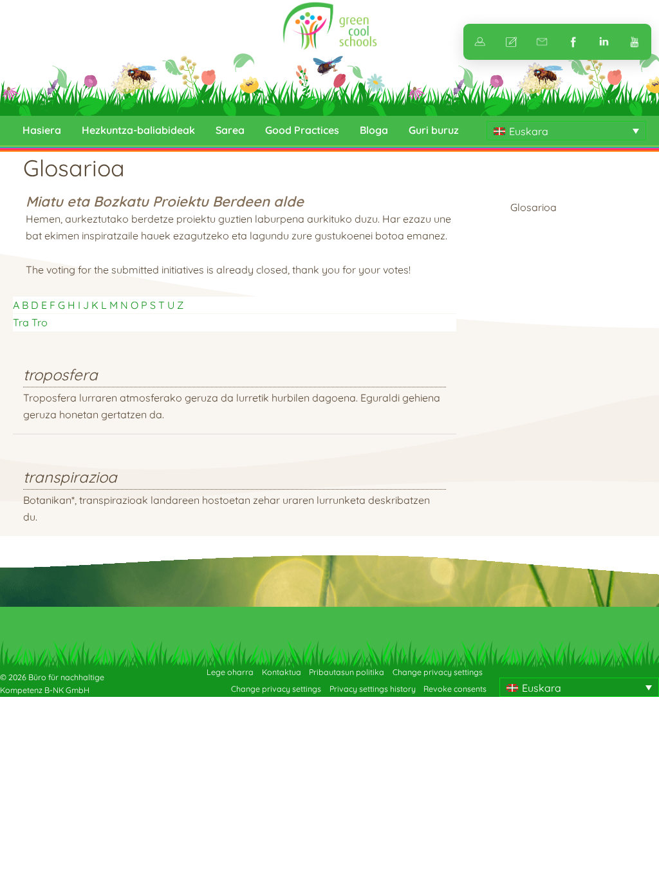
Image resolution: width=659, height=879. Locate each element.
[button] (566, 130)
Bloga (374, 130)
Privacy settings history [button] (373, 689)
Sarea (230, 130)
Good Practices (302, 130)
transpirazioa (70, 476)
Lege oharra (230, 672)
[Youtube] (634, 41)
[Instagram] (603, 41)
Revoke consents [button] (455, 689)
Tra (21, 322)
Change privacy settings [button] (438, 672)
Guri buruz (434, 130)
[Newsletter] (541, 41)
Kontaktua (281, 672)
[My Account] (480, 41)
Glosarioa (533, 207)
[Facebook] (572, 41)
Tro (40, 322)
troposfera (60, 374)
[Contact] (511, 41)
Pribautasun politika (346, 672)
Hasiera (42, 130)
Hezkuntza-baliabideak (138, 130)
